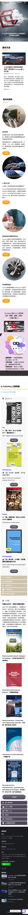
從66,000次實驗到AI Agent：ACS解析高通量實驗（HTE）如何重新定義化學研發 (14, 69)
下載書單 (14, 795)
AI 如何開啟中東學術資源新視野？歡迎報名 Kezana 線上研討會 (17, 881)
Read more (6, 87)
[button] (4, 71)
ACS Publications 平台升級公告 (15, 897)
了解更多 (6, 151)
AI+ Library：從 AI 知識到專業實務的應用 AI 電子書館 (17, 874)
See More (14, 438)
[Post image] (4, 874)
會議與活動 (6, 73)
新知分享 (12, 73)
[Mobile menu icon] (24, 2)
